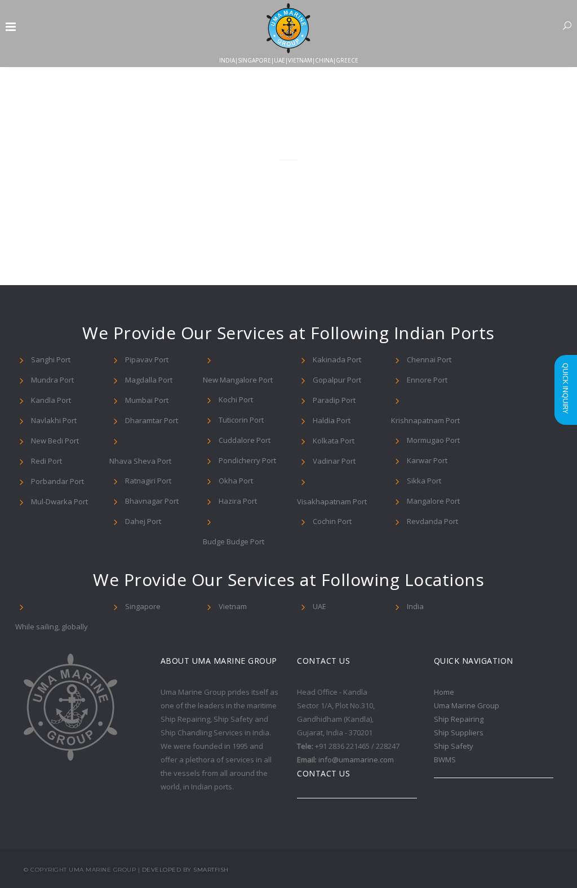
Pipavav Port (146, 359)
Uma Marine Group (466, 705)
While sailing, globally (51, 626)
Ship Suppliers (458, 732)
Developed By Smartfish (185, 869)
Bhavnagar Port (152, 501)
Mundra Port (52, 380)
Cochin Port (332, 521)
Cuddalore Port (244, 440)
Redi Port (46, 461)
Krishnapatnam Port (425, 420)
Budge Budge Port (233, 541)
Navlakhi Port (54, 420)
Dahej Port (143, 521)
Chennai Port (429, 359)
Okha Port (236, 481)
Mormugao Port (433, 440)
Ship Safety (453, 746)
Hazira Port (238, 501)
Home (444, 692)
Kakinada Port (337, 359)
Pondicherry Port (247, 460)
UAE (319, 606)
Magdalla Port (148, 380)
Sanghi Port (50, 359)
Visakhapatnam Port (332, 501)
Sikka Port (424, 481)
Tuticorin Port (241, 420)
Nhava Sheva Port (140, 461)
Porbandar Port (57, 481)
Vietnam (233, 606)
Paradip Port (334, 400)
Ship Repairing (458, 719)
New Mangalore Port (238, 380)
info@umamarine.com (356, 759)
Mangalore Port (433, 501)
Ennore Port (427, 380)
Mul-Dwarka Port (59, 501)
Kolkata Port (333, 441)
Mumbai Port (146, 400)
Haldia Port (331, 420)
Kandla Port (51, 400)
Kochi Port (236, 399)
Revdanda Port (432, 521)
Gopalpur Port (337, 380)
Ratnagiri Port (148, 481)
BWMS (445, 759)
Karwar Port (427, 460)
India (415, 606)
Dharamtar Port (151, 420)
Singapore (143, 606)
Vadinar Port (334, 461)
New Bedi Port (55, 441)
